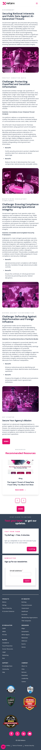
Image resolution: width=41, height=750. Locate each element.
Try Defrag (31, 549)
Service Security (29, 745)
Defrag (4, 605)
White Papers (26, 634)
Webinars (24, 641)
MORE (20, 509)
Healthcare (25, 611)
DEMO (6, 441)
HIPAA (4, 631)
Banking (24, 602)
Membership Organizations (30, 617)
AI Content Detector (8, 611)
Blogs (23, 628)
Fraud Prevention (7, 646)
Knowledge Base (7, 666)
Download (25, 675)
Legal (4, 652)
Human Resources (7, 649)
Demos (24, 647)
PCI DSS (4, 634)
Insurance (24, 614)
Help (3, 672)
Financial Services (27, 605)
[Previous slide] (17, 500)
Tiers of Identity (7, 608)
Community (5, 669)
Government (25, 608)
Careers (24, 681)
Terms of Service (17, 745)
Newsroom (25, 637)
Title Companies (26, 620)
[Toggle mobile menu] (37, 3)
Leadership (25, 678)
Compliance (5, 642)
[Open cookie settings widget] (3, 747)
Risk (3, 658)
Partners (24, 672)
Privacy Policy (6, 745)
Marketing (5, 655)
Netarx (4, 602)
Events (24, 644)
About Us (24, 666)
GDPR (4, 628)
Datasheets (25, 631)
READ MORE (19, 490)
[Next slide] (23, 500)
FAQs (23, 669)
